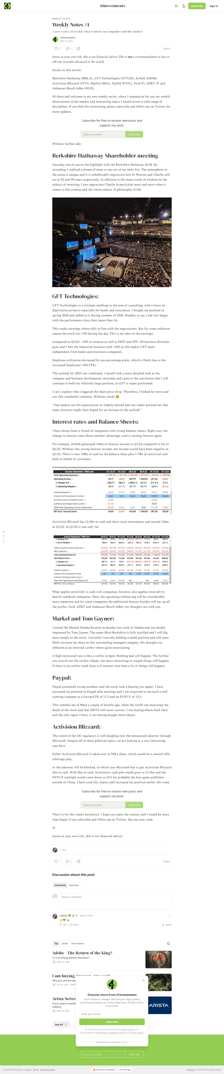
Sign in (214, 6)
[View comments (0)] (84, 966)
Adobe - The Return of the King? (82, 953)
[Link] (47, 155)
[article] (112, 959)
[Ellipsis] (170, 915)
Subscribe (197, 6)
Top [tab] (56, 943)
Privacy (28, 1069)
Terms (36, 1069)
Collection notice (47, 1069)
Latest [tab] (64, 943)
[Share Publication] (183, 6)
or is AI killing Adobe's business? (70, 957)
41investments (68, 38)
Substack (191, 1069)
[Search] (176, 6)
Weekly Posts (61, 18)
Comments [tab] (60, 885)
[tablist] (66, 885)
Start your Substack (105, 1069)
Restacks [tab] (74, 885)
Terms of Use (128, 1029)
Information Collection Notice (111, 1032)
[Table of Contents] (3, 537)
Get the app (125, 1069)
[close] (143, 980)
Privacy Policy (136, 1032)
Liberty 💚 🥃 (67, 915)
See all (59, 1024)
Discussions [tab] (77, 943)
